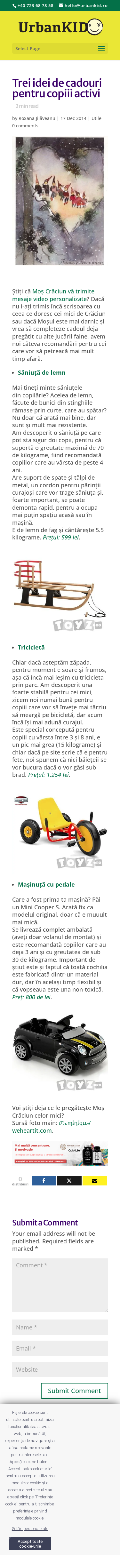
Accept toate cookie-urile (30, 1544)
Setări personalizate (30, 1528)
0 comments (25, 126)
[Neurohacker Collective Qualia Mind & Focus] (60, 1162)
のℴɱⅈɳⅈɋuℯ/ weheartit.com (51, 1126)
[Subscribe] (95, 1180)
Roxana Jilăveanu (37, 118)
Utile (96, 118)
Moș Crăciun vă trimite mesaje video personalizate (53, 294)
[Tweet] (69, 1180)
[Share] (44, 1180)
